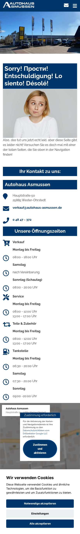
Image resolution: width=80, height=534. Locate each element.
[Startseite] (18, 4)
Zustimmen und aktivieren (40, 449)
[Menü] (75, 5)
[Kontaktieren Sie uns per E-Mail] (66, 5)
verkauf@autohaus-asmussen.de (37, 208)
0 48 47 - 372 (22, 219)
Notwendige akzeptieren (40, 503)
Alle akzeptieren (40, 523)
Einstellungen (40, 513)
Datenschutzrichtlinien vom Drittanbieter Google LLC (36, 432)
